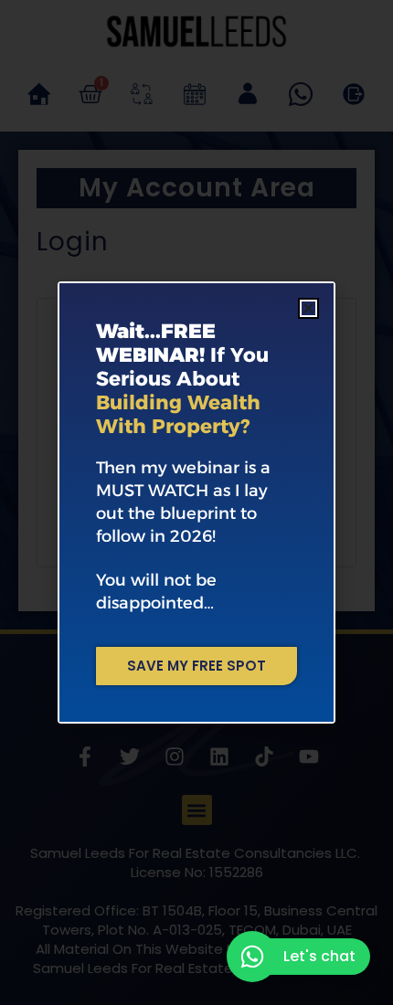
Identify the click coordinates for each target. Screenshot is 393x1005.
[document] (196, 502)
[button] (308, 308)
